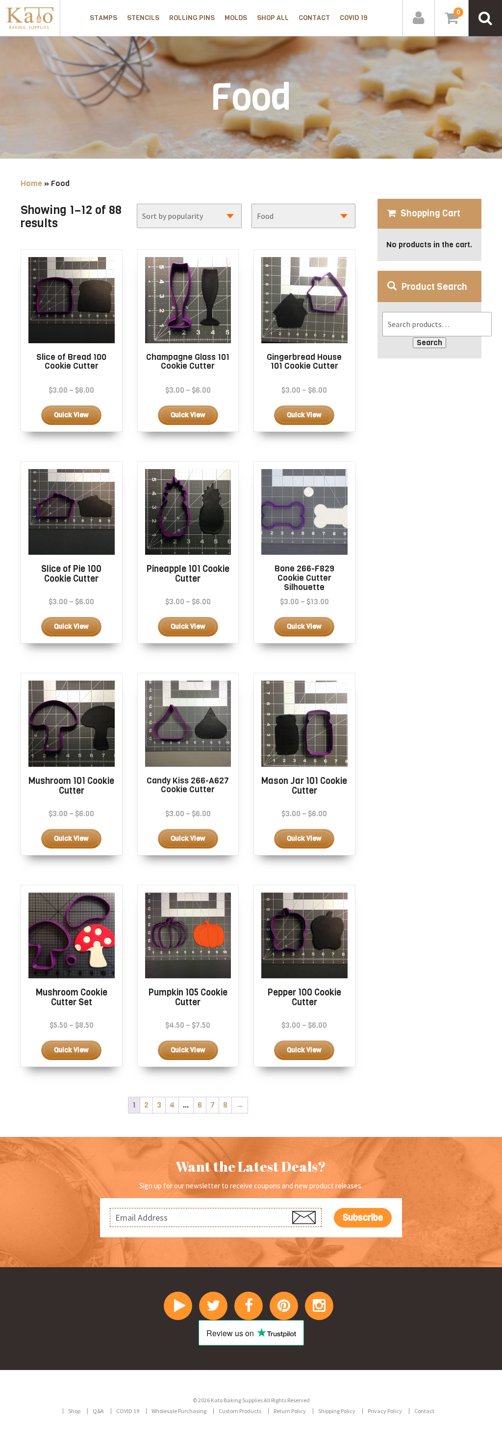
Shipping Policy (336, 1411)
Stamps (103, 18)
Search (429, 342)
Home (31, 183)
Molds (236, 18)
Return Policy (290, 1411)
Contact (314, 18)
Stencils (143, 18)
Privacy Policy (385, 1411)
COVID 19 (353, 18)
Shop (74, 1411)
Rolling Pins (192, 18)
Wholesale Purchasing (178, 1411)
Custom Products (240, 1411)
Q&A (98, 1411)
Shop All (273, 18)
